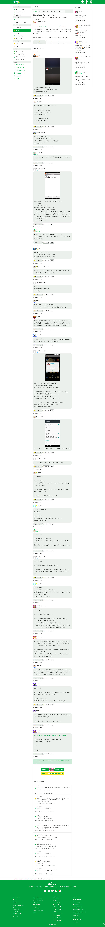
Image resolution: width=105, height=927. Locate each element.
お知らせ (76, 922)
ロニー (37, 334)
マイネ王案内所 (57, 917)
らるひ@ (38, 101)
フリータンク (37, 897)
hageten (38, 636)
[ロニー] (34, 335)
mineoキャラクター (57, 902)
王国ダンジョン (77, 897)
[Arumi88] (34, 666)
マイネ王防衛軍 (77, 899)
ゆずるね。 (36, 907)
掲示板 (36, 7)
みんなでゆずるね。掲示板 (38, 910)
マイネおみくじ (76, 913)
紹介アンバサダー (57, 906)
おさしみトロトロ (40, 21)
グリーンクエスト (58, 920)
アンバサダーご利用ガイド (58, 912)
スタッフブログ (17, 913)
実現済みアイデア (17, 911)
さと (37, 683)
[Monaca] (34, 230)
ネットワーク (56, 898)
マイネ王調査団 (57, 915)
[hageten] (34, 637)
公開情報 (56, 897)
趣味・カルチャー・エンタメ (19, 905)
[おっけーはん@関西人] (34, 267)
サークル (16, 916)
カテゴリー (54, 11)
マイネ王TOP (17, 897)
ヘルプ (62, 11)
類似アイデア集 (16, 909)
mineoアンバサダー (58, 904)
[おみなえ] (34, 317)
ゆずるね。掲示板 (44, 11)
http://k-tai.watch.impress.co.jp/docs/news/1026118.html (49, 735)
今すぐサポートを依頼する (58, 909)
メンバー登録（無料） (58, 760)
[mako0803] (34, 153)
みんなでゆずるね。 (37, 908)
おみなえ (38, 316)
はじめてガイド (31, 886)
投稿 (36, 11)
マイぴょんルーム (78, 919)
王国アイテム (76, 915)
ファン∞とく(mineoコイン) (80, 912)
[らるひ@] (34, 102)
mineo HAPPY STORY (79, 909)
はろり (37, 248)
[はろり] (34, 248)
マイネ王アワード (78, 907)
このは (38, 505)
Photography (77, 902)
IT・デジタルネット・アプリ (41, 17)
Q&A (15, 899)
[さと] (34, 684)
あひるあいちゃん (40, 132)
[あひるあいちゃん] (34, 133)
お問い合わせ (42, 886)
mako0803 (38, 152)
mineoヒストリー (78, 904)
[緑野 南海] (34, 55)
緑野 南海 (38, 55)
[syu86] (34, 301)
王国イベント (76, 917)
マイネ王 (55, 900)
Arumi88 (38, 665)
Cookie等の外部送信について (66, 886)
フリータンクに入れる (38, 898)
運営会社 (75, 886)
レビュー (36, 912)
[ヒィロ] (34, 731)
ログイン (47, 760)
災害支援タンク (36, 902)
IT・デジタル (16, 903)
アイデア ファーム (18, 907)
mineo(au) (65, 17)
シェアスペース (37, 904)
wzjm (37, 710)
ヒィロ (37, 730)
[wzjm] (34, 711)
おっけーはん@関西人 (41, 266)
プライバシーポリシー (54, 886)
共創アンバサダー (57, 911)
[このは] (34, 506)
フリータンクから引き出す (38, 900)
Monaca (39, 230)
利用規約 (47, 886)
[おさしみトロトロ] (34, 22)
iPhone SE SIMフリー (55, 17)
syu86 (37, 300)
